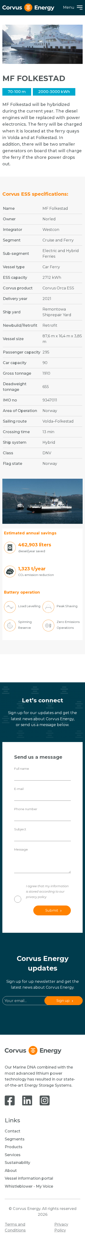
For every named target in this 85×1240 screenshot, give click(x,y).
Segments (15, 1139)
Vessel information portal (29, 1178)
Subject (20, 829)
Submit (51, 910)
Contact (12, 1131)
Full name (21, 768)
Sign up (63, 1001)
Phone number (25, 809)
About (11, 1170)
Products (13, 1147)
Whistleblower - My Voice (29, 1186)
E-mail (19, 789)
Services (13, 1155)
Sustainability (17, 1162)
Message (21, 849)
